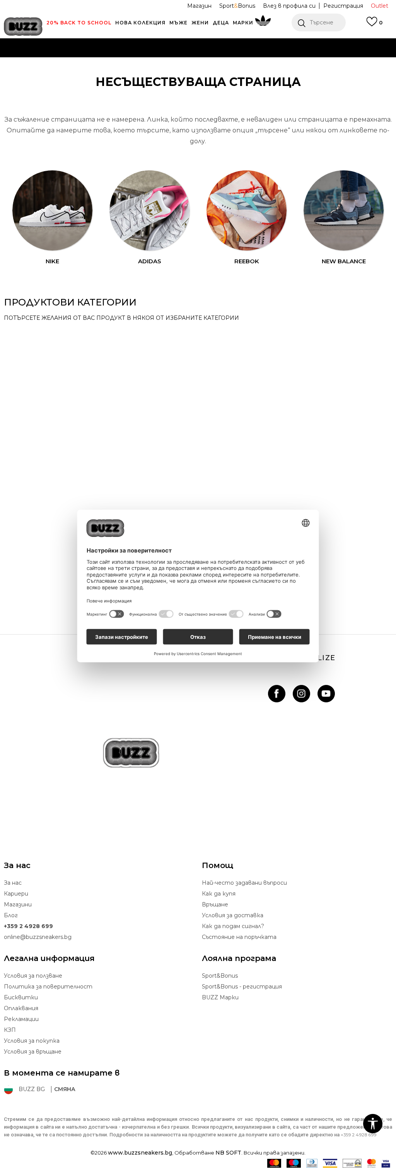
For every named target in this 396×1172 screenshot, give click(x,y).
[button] (319, 22)
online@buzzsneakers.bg (38, 936)
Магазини (18, 904)
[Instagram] (301, 693)
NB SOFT (228, 1152)
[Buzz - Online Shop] (23, 26)
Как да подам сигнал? (233, 926)
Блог (11, 915)
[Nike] (52, 210)
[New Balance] (344, 210)
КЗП (10, 1029)
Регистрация (343, 5)
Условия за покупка (32, 1040)
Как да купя (219, 893)
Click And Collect (115, 58)
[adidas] (149, 210)
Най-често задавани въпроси (244, 882)
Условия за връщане (32, 1051)
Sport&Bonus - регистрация (242, 986)
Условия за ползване (33, 975)
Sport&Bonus (220, 975)
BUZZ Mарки (220, 997)
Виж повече (291, 58)
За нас (13, 882)
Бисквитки (21, 997)
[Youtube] (326, 693)
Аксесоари (34, 336)
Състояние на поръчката (239, 936)
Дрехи (26, 456)
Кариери (16, 893)
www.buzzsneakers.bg (140, 1152)
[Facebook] (276, 693)
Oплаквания (21, 1008)
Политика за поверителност (48, 986)
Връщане (215, 904)
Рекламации (21, 1019)
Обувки (27, 584)
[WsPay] (352, 1163)
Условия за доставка (232, 915)
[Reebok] (247, 210)
